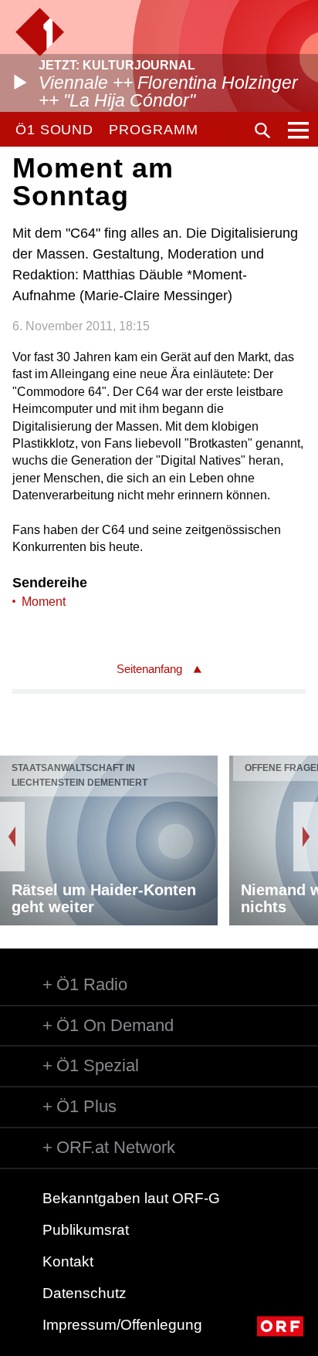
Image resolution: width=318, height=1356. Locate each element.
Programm (153, 129)
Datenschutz (84, 1293)
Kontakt (67, 1261)
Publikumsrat (85, 1230)
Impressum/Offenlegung (122, 1325)
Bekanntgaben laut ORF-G (131, 1198)
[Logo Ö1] (39, 32)
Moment (44, 601)
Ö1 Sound (54, 129)
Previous (12, 836)
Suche (262, 130)
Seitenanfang (149, 668)
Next (305, 836)
